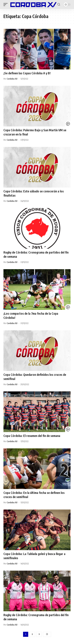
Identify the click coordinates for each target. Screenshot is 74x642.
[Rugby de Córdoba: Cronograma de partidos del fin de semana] (37, 228)
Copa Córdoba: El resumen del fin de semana (31, 436)
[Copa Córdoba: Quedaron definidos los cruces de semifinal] (37, 350)
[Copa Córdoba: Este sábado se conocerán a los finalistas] (37, 167)
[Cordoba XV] (33, 4)
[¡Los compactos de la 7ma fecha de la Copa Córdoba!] (37, 289)
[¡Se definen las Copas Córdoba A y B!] (37, 49)
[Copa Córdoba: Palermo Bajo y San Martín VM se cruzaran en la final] (37, 106)
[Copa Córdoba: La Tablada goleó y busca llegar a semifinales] (37, 530)
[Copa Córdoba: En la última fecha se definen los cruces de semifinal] (37, 468)
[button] (6, 4)
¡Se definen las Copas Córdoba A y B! (27, 73)
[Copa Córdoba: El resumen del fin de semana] (37, 411)
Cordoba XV (12, 78)
